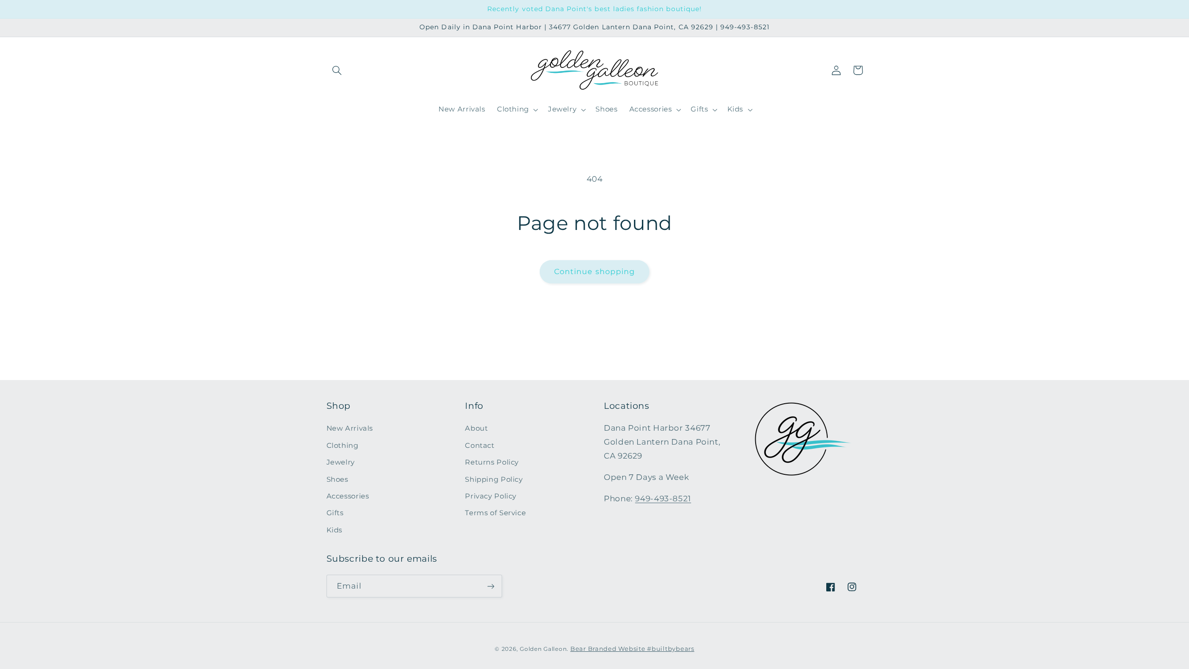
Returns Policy (492, 462)
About (476, 428)
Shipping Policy (494, 479)
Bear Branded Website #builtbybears (632, 648)
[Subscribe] (490, 586)
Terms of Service (495, 513)
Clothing (343, 445)
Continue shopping (594, 271)
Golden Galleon (543, 649)
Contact (479, 445)
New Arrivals (350, 428)
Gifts (335, 513)
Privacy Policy (490, 496)
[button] (337, 70)
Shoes (337, 479)
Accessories (348, 496)
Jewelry (341, 462)
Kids (335, 530)
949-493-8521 (663, 498)
